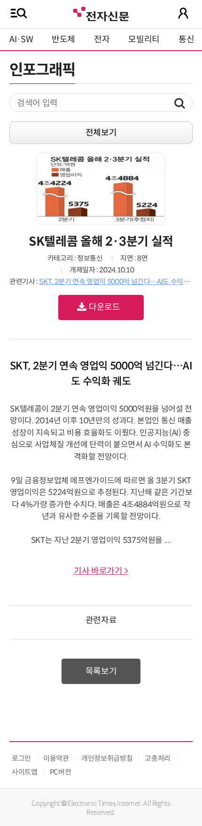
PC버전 (60, 771)
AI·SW (21, 39)
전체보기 (101, 133)
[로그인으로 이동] (183, 13)
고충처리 (158, 758)
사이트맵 (25, 771)
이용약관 (56, 758)
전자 (101, 39)
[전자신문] (101, 12)
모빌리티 (144, 39)
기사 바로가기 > (101, 571)
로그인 (21, 758)
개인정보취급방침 (106, 758)
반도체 (63, 39)
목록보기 (101, 671)
